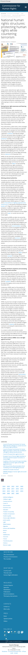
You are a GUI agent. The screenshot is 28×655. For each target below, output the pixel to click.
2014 (4, 491)
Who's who (7, 609)
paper (9, 213)
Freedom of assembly (8, 511)
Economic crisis (7, 507)
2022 (13, 486)
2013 (8, 491)
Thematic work (8, 573)
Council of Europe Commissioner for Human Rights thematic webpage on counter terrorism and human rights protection (14, 445)
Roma (4, 532)
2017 (13, 488)
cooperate (11, 324)
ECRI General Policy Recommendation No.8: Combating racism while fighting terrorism (14, 466)
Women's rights (7, 545)
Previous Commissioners (10, 557)
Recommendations (9, 594)
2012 (13, 491)
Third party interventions (10, 596)
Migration (5, 526)
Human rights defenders (9, 518)
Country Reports (8, 585)
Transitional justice (7, 541)
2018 (8, 488)
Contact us (6, 606)
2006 (17, 493)
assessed (10, 256)
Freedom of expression (9, 513)
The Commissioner (9, 554)
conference (10, 133)
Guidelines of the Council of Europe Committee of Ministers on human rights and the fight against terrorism (14, 462)
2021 (17, 486)
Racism (5, 530)
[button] (14, 1)
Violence (5, 543)
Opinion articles (8, 618)
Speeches (6, 587)
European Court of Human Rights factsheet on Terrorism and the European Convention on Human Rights (14, 457)
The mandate (7, 559)
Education (5, 509)
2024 (4, 486)
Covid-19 (5, 503)
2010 (21, 491)
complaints (8, 281)
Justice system (6, 520)
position (3, 206)
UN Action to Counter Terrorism (11, 469)
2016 (17, 488)
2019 (4, 488)
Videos (5, 621)
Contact (16, 653)
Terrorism (5, 536)
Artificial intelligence (8, 497)
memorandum (22, 374)
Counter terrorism (7, 501)
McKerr (20, 252)
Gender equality (7, 516)
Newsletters (7, 589)
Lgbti (4, 522)
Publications (7, 592)
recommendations (16, 226)
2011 (17, 491)
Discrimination (6, 505)
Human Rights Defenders (11, 575)
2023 (8, 486)
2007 (13, 493)
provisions (17, 238)
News (5, 616)
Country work (7, 570)
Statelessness (6, 534)
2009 (4, 493)
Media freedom (7, 524)
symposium (4, 138)
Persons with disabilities (9, 528)
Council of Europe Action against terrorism (13, 454)
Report (14, 163)
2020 (21, 486)
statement (7, 154)
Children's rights (7, 499)
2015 (21, 488)
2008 (8, 493)
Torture (5, 538)
